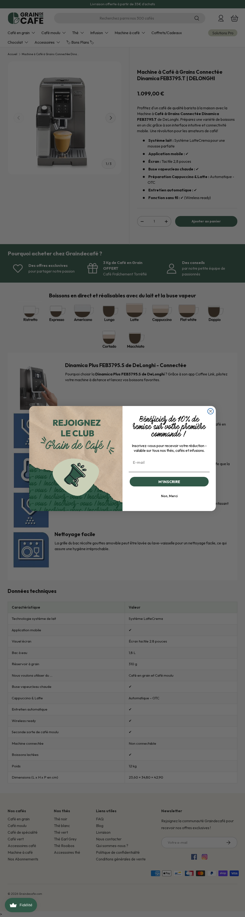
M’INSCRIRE (169, 481)
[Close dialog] (210, 411)
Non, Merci (169, 496)
